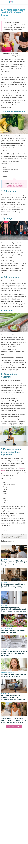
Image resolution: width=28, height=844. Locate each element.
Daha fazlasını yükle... (14, 726)
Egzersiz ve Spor (5, 693)
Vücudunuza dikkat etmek (15, 6)
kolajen (21, 468)
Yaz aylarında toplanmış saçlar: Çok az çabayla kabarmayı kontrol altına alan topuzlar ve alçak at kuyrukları (13, 720)
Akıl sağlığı (4, 559)
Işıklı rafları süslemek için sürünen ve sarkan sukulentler (13, 631)
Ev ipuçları (4, 605)
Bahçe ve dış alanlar (6, 628)
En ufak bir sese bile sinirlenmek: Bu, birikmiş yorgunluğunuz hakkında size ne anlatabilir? (13, 586)
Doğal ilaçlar (4, 6)
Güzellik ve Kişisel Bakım (7, 672)
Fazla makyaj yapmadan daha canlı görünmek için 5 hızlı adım (13, 675)
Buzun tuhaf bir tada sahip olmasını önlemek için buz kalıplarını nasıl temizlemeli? (14, 653)
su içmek (19, 195)
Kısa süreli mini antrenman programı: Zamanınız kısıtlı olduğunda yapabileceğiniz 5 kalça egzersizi (13, 697)
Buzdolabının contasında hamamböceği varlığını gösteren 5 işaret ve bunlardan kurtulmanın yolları (13, 609)
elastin (3, 470)
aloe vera (17, 365)
